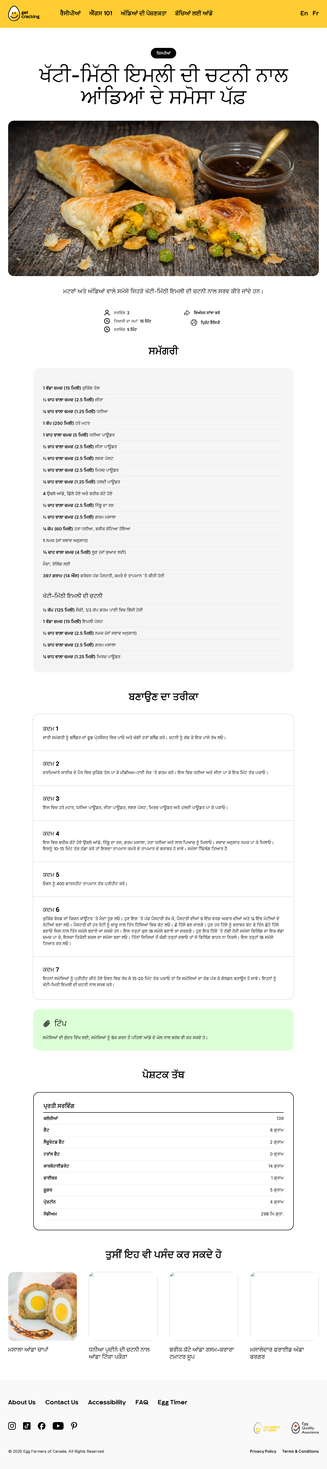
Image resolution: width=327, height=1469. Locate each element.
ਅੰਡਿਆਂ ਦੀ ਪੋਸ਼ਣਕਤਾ (144, 14)
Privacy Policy (263, 1451)
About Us (22, 1403)
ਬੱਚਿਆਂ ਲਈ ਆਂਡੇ (194, 14)
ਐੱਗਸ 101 (100, 14)
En (304, 14)
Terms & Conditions (300, 1451)
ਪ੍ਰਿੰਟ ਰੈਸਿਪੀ (210, 322)
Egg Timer (172, 1403)
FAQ (141, 1403)
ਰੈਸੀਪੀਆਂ (70, 14)
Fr (316, 14)
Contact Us (62, 1403)
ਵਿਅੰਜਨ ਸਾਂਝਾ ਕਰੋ (207, 312)
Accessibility (107, 1403)
